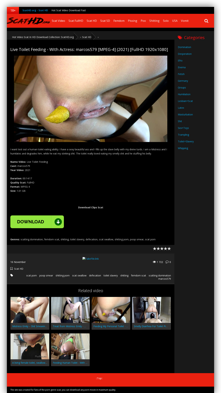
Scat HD (92, 21)
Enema (182, 67)
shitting (124, 275)
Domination (184, 47)
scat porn (31, 275)
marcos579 (164, 278)
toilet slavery (111, 275)
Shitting (154, 21)
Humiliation (184, 94)
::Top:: (99, 378)
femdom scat (138, 275)
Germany (183, 80)
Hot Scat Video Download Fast (68, 10)
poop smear (46, 275)
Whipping (183, 148)
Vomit (185, 21)
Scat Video (58, 21)
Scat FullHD (76, 21)
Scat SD (105, 21)
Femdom (118, 21)
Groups (182, 87)
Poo (143, 21)
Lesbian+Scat (185, 101)
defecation (95, 275)
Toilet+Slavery (186, 141)
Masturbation (185, 114)
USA (174, 21)
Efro (180, 60)
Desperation (185, 53)
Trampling (183, 134)
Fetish (181, 74)
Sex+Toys (183, 128)
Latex (181, 107)
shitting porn (63, 275)
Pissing (132, 21)
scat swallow (79, 275)
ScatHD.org (28, 21)
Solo (166, 21)
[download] (37, 221)
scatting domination (160, 275)
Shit (180, 121)
